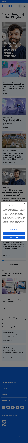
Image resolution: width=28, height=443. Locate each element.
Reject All (14, 233)
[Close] (24, 203)
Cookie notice (14, 225)
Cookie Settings (14, 229)
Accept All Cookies (14, 237)
